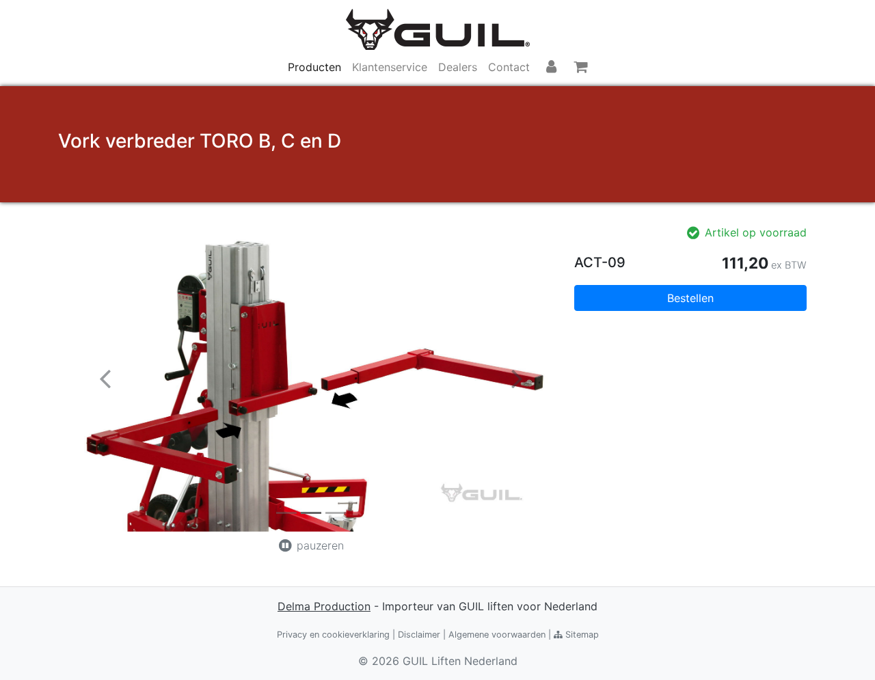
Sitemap (581, 634)
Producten (314, 67)
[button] (105, 378)
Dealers (457, 67)
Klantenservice (389, 67)
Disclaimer (419, 634)
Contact (509, 67)
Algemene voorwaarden (497, 634)
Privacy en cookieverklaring (333, 634)
